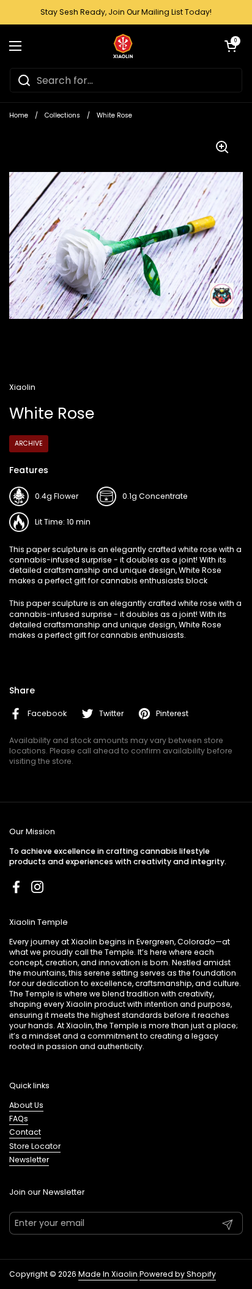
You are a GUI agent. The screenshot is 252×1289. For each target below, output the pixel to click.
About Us (26, 1105)
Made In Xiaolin (108, 1274)
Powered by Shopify (177, 1274)
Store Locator (35, 1146)
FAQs (18, 1118)
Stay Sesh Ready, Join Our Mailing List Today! (126, 12)
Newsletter (29, 1159)
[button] (230, 46)
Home (18, 115)
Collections (62, 115)
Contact (25, 1132)
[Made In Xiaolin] (123, 46)
